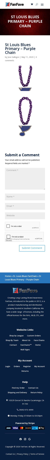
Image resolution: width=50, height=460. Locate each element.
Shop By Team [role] (12, 341)
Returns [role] (25, 371)
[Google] (29, 439)
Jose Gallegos (13, 57)
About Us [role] (26, 341)
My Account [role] (39, 367)
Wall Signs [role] (25, 350)
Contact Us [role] (33, 388)
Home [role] (38, 345)
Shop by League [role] (16, 336)
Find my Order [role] (18, 388)
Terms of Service (37, 454)
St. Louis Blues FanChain (25, 276)
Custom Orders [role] (34, 336)
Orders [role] (17, 367)
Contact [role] (13, 345)
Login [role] (7, 367)
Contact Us (10, 454)
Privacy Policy (22, 454)
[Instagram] (25, 439)
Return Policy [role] (36, 393)
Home (8, 276)
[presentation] (20, 439)
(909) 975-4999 (26, 410)
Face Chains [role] (39, 341)
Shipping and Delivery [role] (17, 393)
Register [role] (27, 367)
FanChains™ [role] (26, 345)
